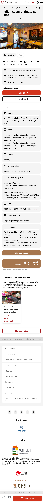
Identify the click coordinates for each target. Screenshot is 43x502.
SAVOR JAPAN (7, 339)
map (35, 209)
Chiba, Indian (30, 339)
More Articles (21, 330)
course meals (27, 235)
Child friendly (15, 235)
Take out (13, 237)
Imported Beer (32, 77)
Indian (22, 75)
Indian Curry (13, 77)
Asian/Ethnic (13, 75)
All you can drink (24, 237)
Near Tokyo (19, 339)
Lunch (25, 232)
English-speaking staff (13, 232)
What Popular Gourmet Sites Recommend (9, 318)
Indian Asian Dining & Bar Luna (20, 13)
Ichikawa (11, 70)
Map (20, 55)
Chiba (34, 70)
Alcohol (22, 77)
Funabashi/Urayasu (24, 70)
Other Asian (12, 82)
